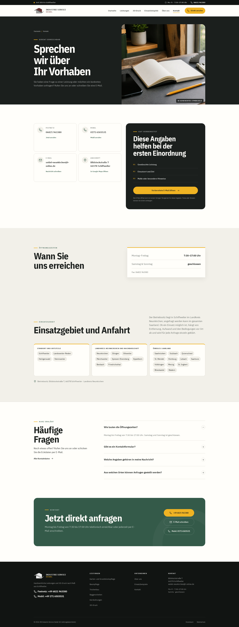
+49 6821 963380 (181, 512)
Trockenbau (94, 589)
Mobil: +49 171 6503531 (51, 596)
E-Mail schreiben (180, 522)
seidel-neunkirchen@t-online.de (181, 584)
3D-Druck (137, 10)
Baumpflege (94, 584)
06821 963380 (199, 2)
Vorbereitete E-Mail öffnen (163, 190)
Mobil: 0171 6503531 (181, 531)
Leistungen (124, 10)
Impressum (189, 622)
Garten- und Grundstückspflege (102, 579)
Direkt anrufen (197, 10)
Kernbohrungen (96, 600)
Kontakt (176, 10)
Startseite (112, 10)
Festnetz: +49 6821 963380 (52, 591)
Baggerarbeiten (96, 595)
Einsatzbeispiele (151, 10)
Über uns (165, 10)
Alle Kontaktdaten (42, 458)
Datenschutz (201, 622)
